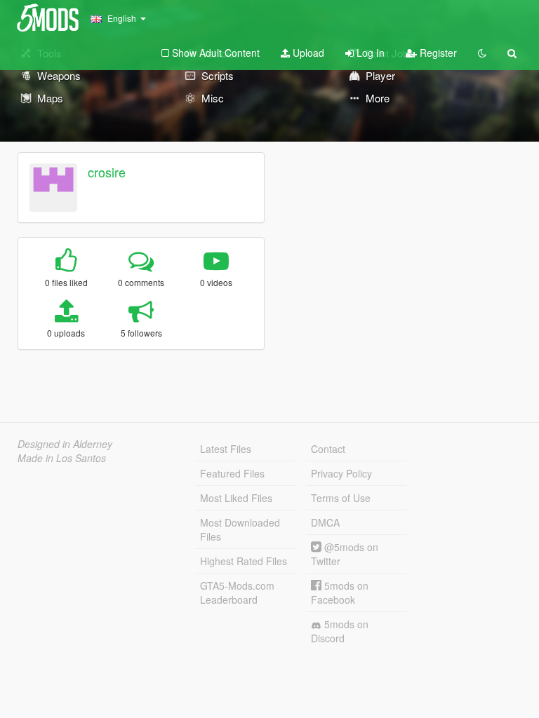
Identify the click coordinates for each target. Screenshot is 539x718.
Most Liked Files (236, 498)
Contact (328, 449)
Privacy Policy (341, 473)
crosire (107, 172)
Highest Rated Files (243, 561)
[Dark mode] (482, 52)
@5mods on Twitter (344, 554)
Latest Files (225, 449)
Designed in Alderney (65, 444)
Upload (307, 53)
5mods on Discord (339, 631)
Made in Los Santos (62, 458)
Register (437, 53)
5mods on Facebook (339, 592)
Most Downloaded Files (240, 529)
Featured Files (232, 473)
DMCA (325, 522)
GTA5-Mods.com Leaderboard (237, 592)
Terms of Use (341, 498)
